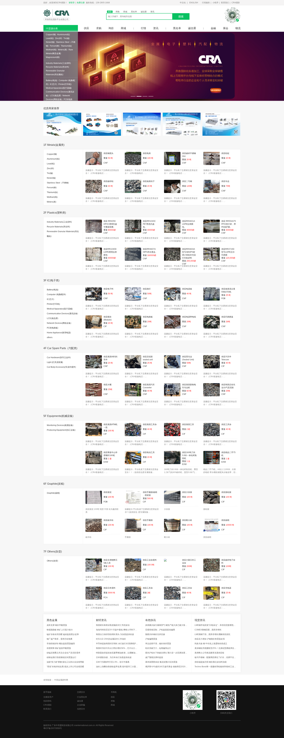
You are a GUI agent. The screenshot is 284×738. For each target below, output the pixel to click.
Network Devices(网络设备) (59, 323)
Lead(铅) (50, 38)
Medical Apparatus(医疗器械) (59, 88)
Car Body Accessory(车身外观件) (61, 367)
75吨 (228, 186)
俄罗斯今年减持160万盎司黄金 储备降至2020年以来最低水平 (166, 666)
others (49, 337)
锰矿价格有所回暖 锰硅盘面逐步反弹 (63, 634)
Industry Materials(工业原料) (58, 63)
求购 (117, 12)
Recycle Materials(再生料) (57, 67)
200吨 (189, 566)
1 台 (188, 461)
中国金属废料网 (61, 680)
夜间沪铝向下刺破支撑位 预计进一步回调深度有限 (166, 653)
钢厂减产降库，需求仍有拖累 (59, 639)
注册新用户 (48, 697)
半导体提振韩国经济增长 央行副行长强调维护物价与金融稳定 (117, 643)
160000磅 (151, 255)
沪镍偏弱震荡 (151, 639)
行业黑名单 (82, 697)
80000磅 (112, 230)
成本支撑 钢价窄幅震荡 (57, 625)
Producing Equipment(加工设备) (61, 430)
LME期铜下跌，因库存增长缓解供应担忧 (212, 634)
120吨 (189, 186)
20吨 (149, 321)
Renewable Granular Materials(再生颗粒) (63, 233)
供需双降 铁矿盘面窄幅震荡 (59, 648)
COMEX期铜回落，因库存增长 (208, 630)
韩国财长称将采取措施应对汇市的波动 (113, 625)
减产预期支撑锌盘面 (154, 657)
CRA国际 (236, 2)
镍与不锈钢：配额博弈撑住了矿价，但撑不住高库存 (216, 657)
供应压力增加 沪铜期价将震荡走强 (210, 639)
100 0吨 (150, 565)
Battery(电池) (51, 80)
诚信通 (144, 12)
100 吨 (150, 158)
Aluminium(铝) (63, 34)
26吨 (228, 321)
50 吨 (110, 158)
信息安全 (81, 709)
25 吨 (228, 295)
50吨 (149, 294)
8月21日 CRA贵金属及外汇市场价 (111, 639)
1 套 (110, 459)
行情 (143, 28)
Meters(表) (62, 50)
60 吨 (189, 391)
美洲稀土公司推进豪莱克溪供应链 (209, 653)
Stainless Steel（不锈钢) (58, 183)
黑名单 (134, 12)
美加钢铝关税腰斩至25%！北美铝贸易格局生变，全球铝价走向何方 (216, 648)
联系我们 (225, 2)
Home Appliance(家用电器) (59, 332)
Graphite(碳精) (53, 493)
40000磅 (151, 230)
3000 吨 (111, 593)
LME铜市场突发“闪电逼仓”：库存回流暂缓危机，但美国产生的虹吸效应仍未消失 (216, 625)
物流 (238, 28)
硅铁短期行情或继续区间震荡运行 (61, 657)
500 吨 (150, 498)
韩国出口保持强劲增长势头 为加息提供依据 (115, 634)
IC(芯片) (53, 84)
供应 (110, 12)
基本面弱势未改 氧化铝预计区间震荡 (161, 662)
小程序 (215, 2)
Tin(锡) (66, 38)
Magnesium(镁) (53, 57)
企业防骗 (81, 705)
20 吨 (189, 159)
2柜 (148, 593)
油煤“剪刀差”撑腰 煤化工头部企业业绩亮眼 (65, 662)
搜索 (181, 16)
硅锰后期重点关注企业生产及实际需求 (63, 653)
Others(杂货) (52, 561)
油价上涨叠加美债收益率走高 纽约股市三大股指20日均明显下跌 (117, 666)
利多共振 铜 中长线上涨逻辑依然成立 (211, 643)
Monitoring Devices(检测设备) (60, 425)
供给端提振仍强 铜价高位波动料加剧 (211, 662)
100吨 (228, 566)
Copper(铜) (51, 34)
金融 (213, 28)
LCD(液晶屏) (55, 95)
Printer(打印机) (64, 84)
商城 (125, 12)
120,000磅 (230, 258)
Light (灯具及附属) (55, 362)
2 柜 (188, 429)
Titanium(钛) (66, 46)
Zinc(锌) (58, 38)
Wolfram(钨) (51, 50)
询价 (111, 28)
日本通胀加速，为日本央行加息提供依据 (113, 657)
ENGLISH (193, 2)
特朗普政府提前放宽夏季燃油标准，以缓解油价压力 (117, 653)
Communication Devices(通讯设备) (62, 313)
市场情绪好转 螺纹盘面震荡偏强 (61, 643)
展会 (225, 28)
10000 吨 (230, 525)
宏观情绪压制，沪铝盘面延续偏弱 (160, 630)
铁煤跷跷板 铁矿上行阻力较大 (60, 630)
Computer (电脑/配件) (56, 294)
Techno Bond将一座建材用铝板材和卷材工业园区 (216, 666)
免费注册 (81, 2)
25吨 (110, 389)
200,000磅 (191, 261)
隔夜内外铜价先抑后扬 (155, 634)
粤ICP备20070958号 (52, 728)
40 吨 (110, 186)
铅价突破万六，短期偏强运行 (158, 648)
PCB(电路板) (52, 328)
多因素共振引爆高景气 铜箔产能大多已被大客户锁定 (166, 625)
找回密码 (47, 701)
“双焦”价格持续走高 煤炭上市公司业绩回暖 (65, 666)
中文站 (183, 2)
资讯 (152, 12)
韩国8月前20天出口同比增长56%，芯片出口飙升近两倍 (117, 648)
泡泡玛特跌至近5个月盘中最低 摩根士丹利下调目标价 (117, 630)
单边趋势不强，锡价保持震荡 (158, 643)
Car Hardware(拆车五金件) (59, 357)
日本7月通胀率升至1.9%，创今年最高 (112, 662)
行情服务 (206, 2)
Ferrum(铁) (54, 46)
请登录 (72, 2)
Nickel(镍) (50, 42)
